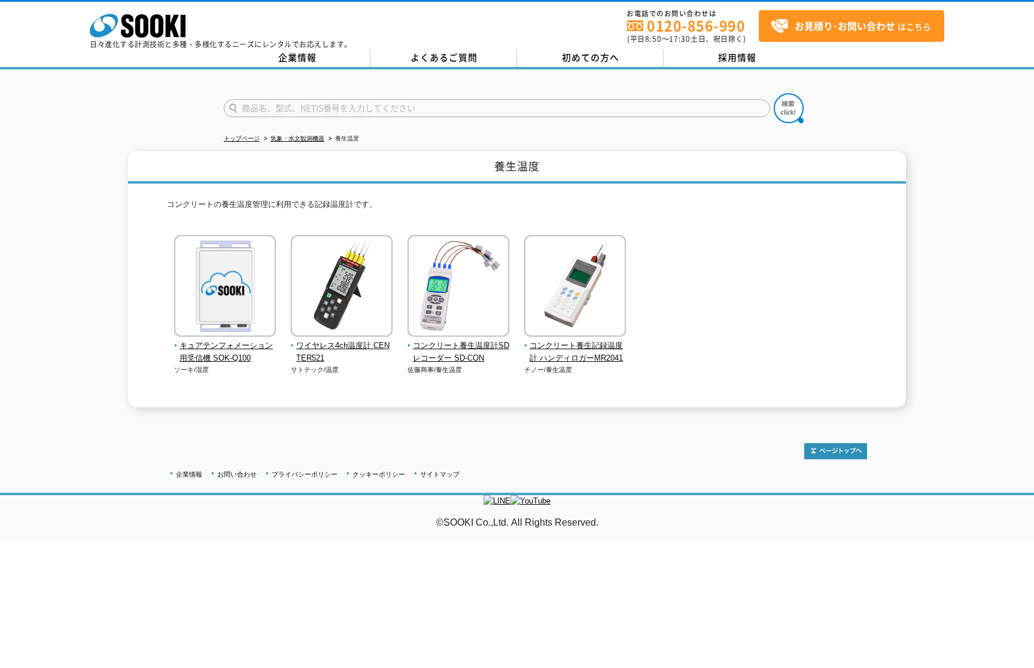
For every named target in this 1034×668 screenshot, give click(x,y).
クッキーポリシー (378, 474)
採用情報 (737, 57)
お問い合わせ (237, 474)
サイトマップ (440, 474)
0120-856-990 (696, 25)
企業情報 (297, 57)
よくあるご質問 (444, 57)
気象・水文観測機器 (297, 138)
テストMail (1010, 535)
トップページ (242, 138)
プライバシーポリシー (304, 474)
